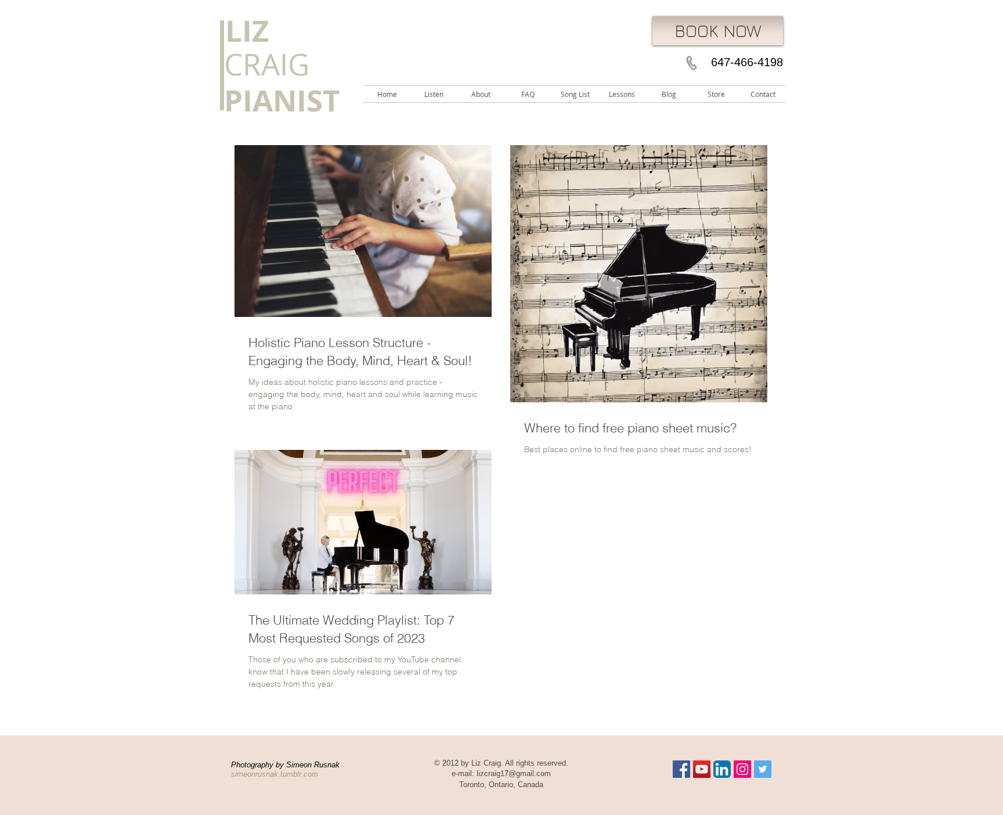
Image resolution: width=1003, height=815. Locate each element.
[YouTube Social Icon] (701, 769)
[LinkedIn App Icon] (722, 769)
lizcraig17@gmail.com (514, 773)
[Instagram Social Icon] (742, 769)
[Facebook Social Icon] (681, 769)
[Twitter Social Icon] (762, 769)
